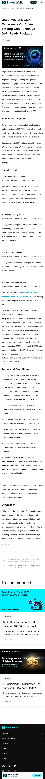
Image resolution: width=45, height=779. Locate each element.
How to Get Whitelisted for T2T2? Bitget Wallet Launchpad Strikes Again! (24, 567)
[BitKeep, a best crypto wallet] (22, 727)
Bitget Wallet (5, 8)
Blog (13, 8)
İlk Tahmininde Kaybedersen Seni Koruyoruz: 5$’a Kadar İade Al (22, 685)
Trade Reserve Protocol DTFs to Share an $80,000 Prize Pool (21, 624)
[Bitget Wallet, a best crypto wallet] (16, 2)
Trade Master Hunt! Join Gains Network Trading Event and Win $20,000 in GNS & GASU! (24, 560)
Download (37, 775)
